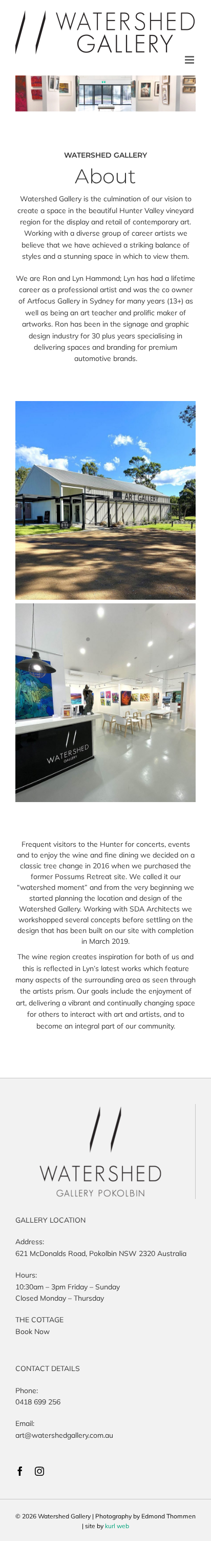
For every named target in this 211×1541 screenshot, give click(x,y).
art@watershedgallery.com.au (64, 1435)
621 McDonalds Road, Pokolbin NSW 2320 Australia (100, 1253)
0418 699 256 (37, 1401)
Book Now (32, 1331)
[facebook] (20, 1471)
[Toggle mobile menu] (190, 59)
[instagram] (39, 1471)
